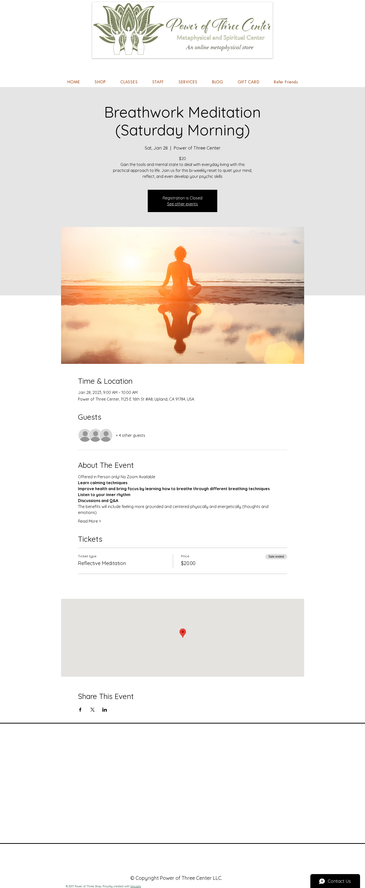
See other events (182, 203)
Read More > (89, 521)
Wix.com (135, 886)
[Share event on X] (92, 710)
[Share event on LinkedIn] (104, 710)
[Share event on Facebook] (80, 710)
